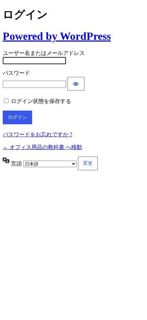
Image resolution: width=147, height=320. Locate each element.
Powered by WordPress (57, 36)
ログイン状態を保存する (41, 101)
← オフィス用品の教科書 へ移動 (42, 147)
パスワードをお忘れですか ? (37, 134)
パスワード (16, 73)
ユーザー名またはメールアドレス (44, 53)
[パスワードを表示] (75, 84)
